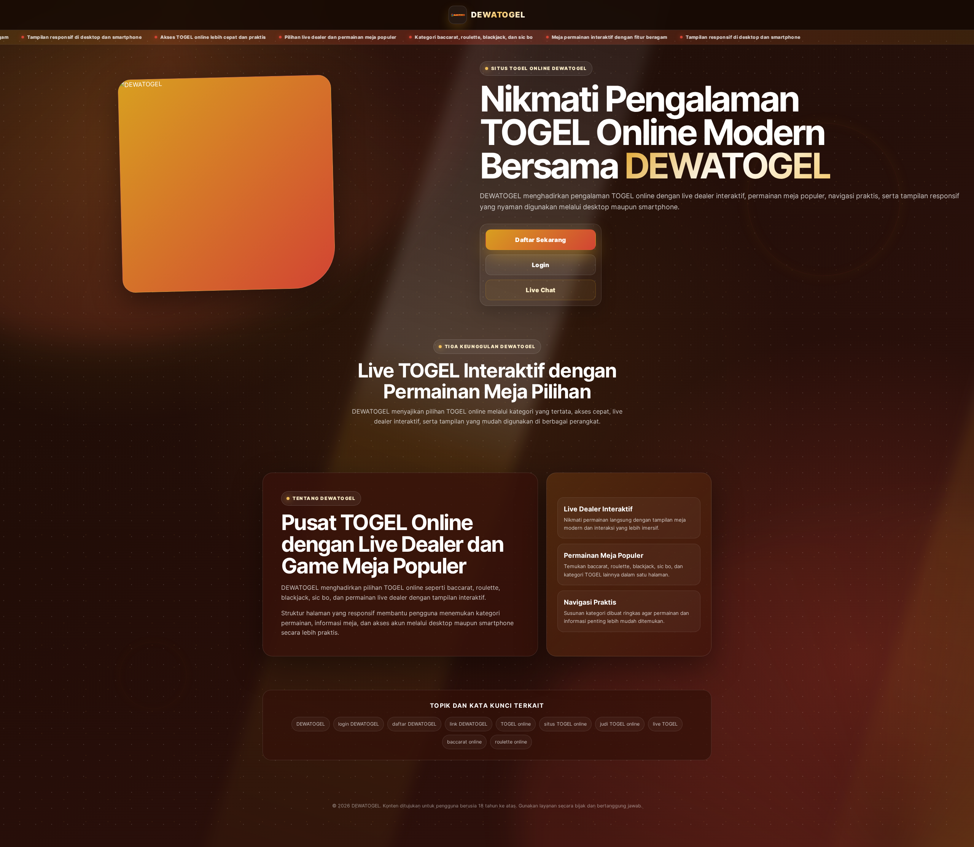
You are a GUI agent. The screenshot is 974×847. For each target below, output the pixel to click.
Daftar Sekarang (540, 240)
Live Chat (540, 290)
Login (540, 265)
